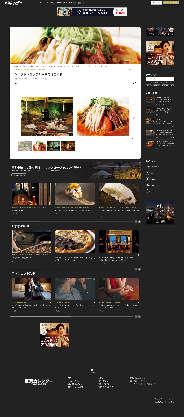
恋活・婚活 (62, 3)
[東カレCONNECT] (92, 11)
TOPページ (71, 378)
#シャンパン (169, 83)
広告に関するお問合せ (75, 384)
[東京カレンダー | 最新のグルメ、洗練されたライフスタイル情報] (22, 3)
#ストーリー (156, 85)
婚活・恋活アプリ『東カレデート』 (140, 381)
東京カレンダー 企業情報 (75, 387)
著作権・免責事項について (106, 384)
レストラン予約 (47, 3)
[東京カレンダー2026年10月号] (54, 335)
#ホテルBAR (165, 85)
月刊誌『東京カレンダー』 (138, 378)
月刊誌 (73, 3)
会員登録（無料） (171, 3)
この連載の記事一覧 (19, 175)
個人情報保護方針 (103, 381)
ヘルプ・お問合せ (73, 381)
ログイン (156, 3)
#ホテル (149, 83)
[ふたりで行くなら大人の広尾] (160, 52)
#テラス (149, 85)
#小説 (172, 85)
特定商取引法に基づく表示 (106, 387)
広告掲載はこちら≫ (170, 68)
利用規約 (101, 378)
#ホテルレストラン (158, 83)
